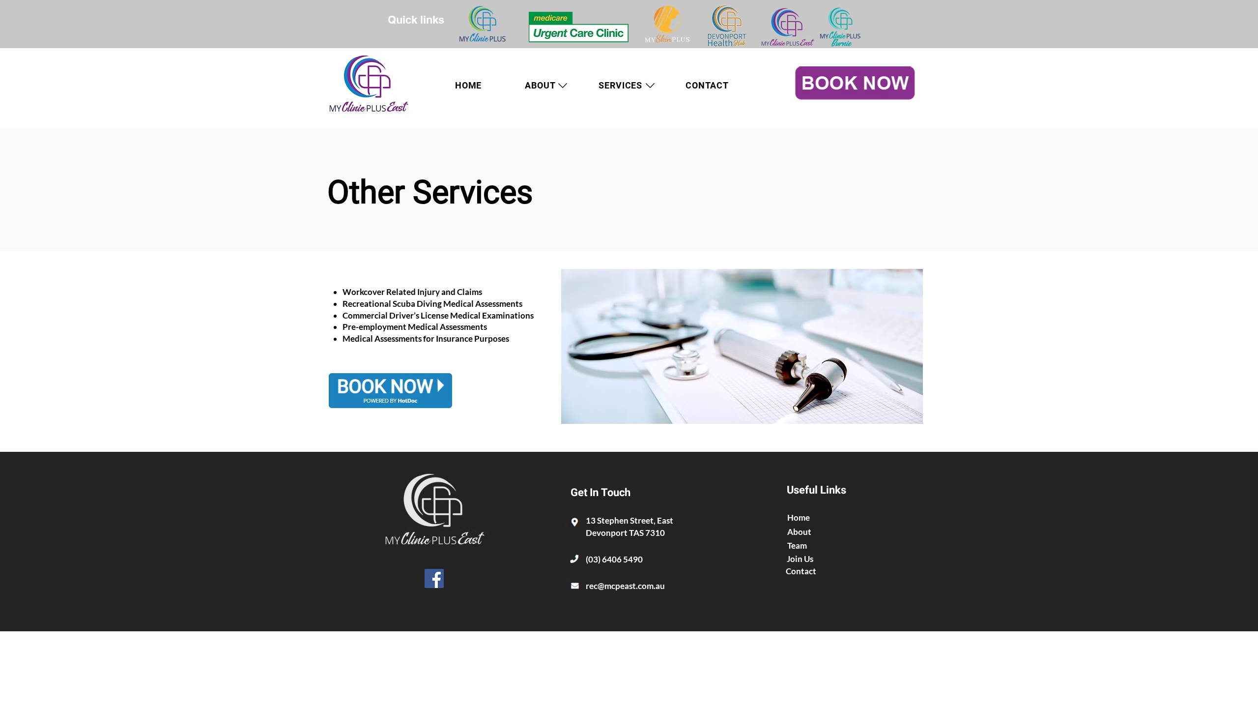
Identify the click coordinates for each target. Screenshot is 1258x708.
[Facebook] (434, 578)
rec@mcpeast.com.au (625, 586)
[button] (620, 85)
